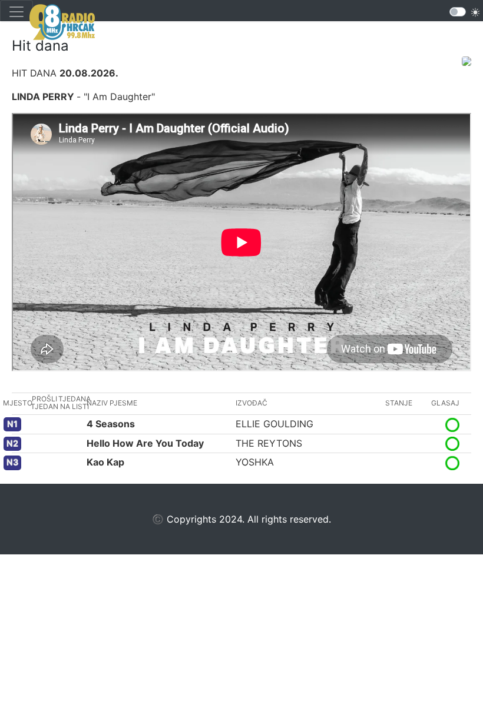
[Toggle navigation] (16, 12)
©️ (158, 519)
